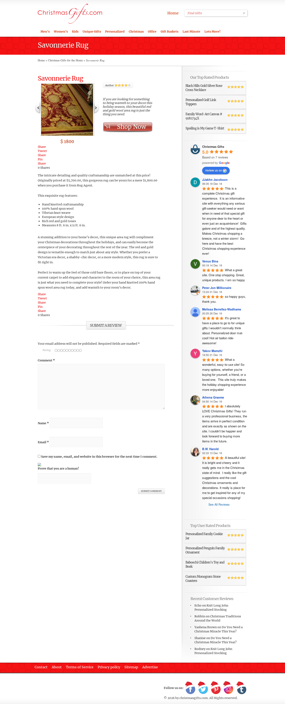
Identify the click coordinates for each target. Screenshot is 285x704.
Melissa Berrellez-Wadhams (221, 309)
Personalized (115, 31)
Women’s (61, 31)
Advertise (150, 667)
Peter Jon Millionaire (216, 288)
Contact (41, 667)
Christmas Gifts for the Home (65, 60)
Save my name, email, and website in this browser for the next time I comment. (99, 456)
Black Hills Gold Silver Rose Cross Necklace (203, 88)
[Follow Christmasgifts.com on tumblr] (241, 688)
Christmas (136, 31)
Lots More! (212, 31)
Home (173, 13)
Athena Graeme (213, 397)
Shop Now (131, 126)
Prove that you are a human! (58, 468)
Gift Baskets (169, 31)
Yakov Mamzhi (212, 351)
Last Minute (191, 31)
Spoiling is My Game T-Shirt (204, 128)
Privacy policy (109, 667)
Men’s (45, 31)
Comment (46, 360)
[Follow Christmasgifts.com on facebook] (190, 688)
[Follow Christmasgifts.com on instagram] (228, 688)
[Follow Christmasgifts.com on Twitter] (203, 688)
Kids (75, 31)
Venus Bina (210, 261)
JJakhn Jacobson (215, 179)
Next (96, 107)
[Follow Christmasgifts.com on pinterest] (216, 688)
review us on (213, 170)
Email (43, 442)
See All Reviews (219, 504)
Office (152, 31)
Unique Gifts (92, 31)
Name (43, 423)
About (57, 667)
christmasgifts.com (193, 698)
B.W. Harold (210, 449)
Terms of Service (79, 667)
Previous (38, 107)
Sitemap (131, 667)
